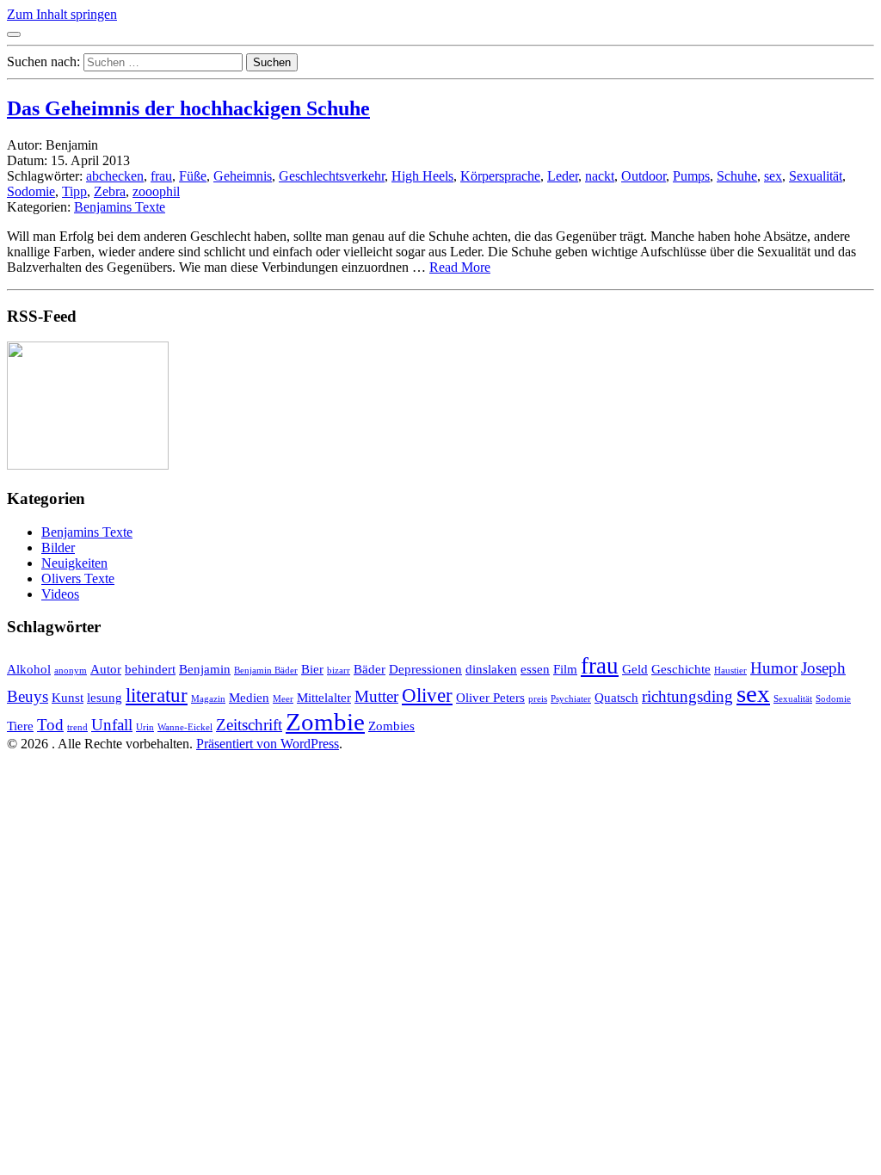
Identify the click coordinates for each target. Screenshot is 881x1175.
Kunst (67, 697)
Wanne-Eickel (185, 727)
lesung (104, 697)
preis (537, 699)
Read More (459, 267)
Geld (635, 668)
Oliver (427, 695)
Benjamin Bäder (266, 670)
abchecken (115, 176)
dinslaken (491, 668)
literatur (157, 695)
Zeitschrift (249, 725)
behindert (150, 668)
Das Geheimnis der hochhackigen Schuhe (188, 108)
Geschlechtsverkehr (332, 176)
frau (161, 176)
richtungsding (687, 696)
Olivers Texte (77, 578)
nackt (599, 176)
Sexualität (815, 176)
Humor (774, 668)
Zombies (391, 725)
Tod (50, 725)
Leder (562, 176)
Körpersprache (500, 176)
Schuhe (737, 176)
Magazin (208, 699)
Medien (249, 697)
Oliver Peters (490, 697)
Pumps (691, 176)
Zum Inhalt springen (62, 14)
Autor (105, 668)
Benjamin (205, 668)
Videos (60, 594)
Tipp (74, 191)
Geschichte (681, 668)
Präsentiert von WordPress (267, 743)
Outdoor (643, 176)
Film (565, 668)
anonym (70, 670)
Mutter (376, 696)
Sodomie (31, 191)
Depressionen (425, 668)
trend (77, 727)
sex (773, 176)
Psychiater (571, 699)
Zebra (110, 191)
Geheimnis (242, 176)
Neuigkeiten (74, 563)
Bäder (369, 668)
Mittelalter (324, 697)
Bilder (58, 547)
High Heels (422, 176)
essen (535, 668)
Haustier (730, 670)
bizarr (338, 670)
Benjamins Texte (119, 207)
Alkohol (29, 668)
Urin (145, 727)
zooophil (156, 191)
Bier (312, 668)
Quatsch (616, 697)
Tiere (20, 725)
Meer (283, 699)
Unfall (111, 725)
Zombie (325, 721)
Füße (192, 176)
